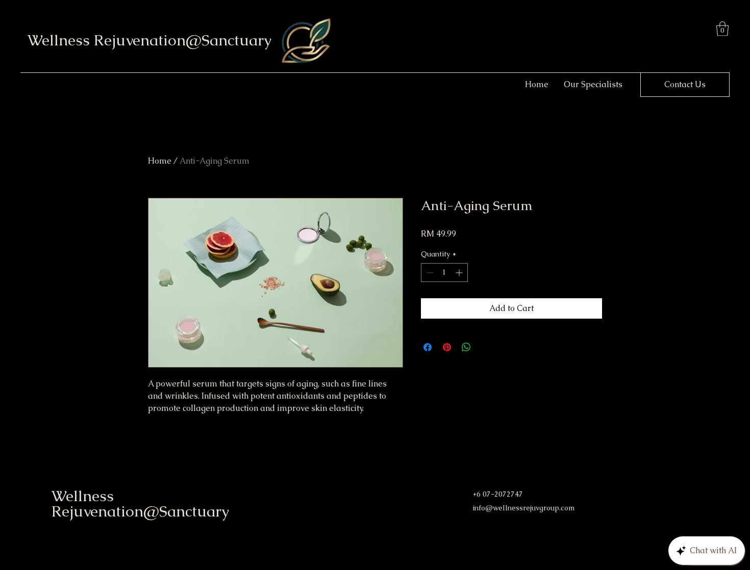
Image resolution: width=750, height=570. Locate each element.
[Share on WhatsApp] (466, 347)
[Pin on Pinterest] (447, 347)
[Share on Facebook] (427, 347)
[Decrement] (428, 272)
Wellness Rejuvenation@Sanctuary (149, 40)
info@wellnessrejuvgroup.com (523, 507)
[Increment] (460, 272)
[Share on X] (486, 347)
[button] (722, 28)
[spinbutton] (444, 272)
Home (159, 161)
